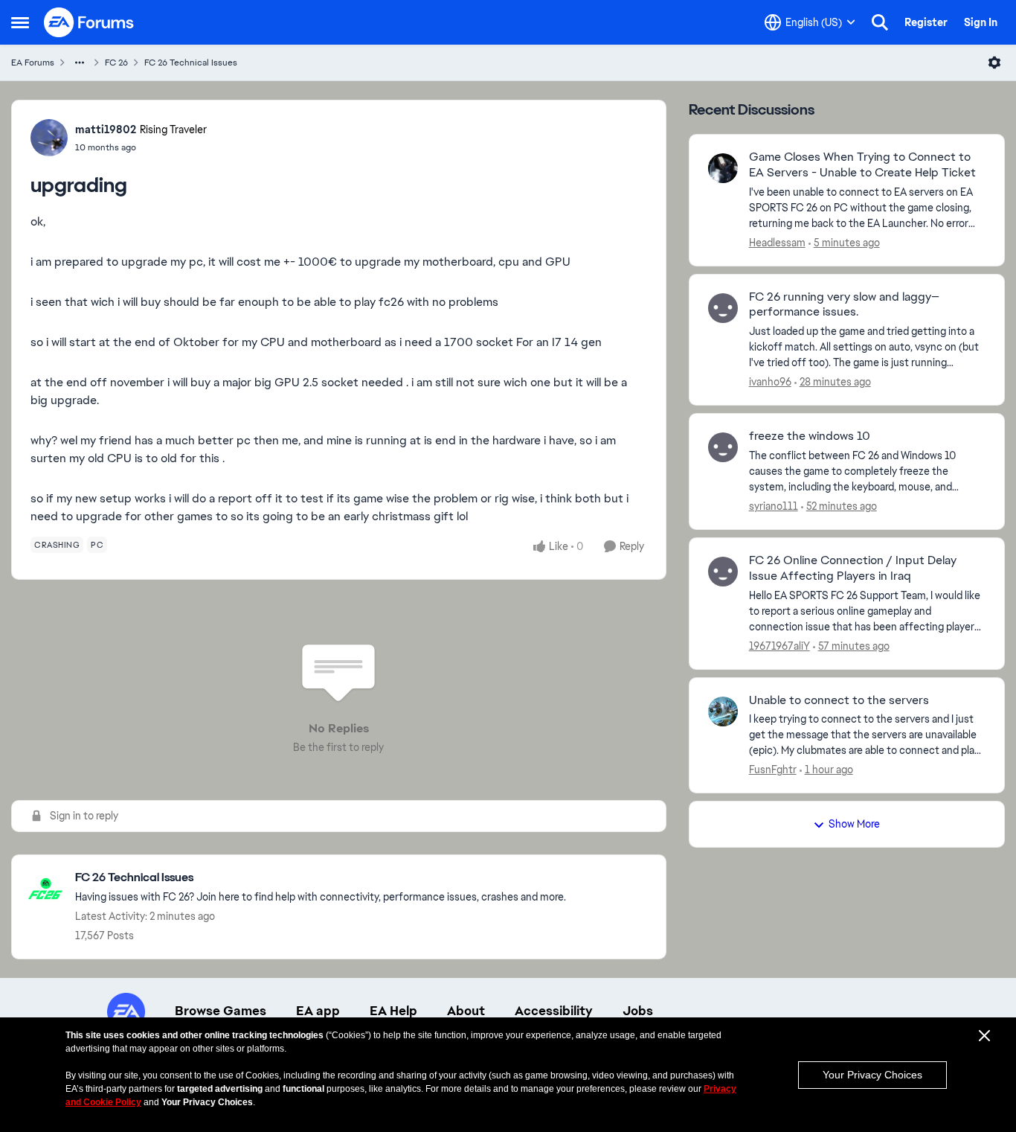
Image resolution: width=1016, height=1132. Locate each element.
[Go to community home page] (89, 22)
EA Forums (32, 62)
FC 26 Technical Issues (190, 62)
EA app (318, 1011)
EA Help (393, 1011)
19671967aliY (779, 646)
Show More (854, 824)
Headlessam (777, 242)
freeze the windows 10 (809, 436)
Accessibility (554, 1011)
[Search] (880, 22)
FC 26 (116, 62)
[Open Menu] (994, 62)
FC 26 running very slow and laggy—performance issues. (844, 305)
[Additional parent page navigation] (80, 62)
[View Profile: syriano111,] (723, 447)
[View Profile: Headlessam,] (723, 168)
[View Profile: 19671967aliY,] (723, 571)
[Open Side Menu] (20, 22)
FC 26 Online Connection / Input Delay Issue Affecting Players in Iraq (852, 568)
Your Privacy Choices (872, 1075)
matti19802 (105, 129)
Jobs (638, 1011)
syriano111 (773, 506)
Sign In (980, 22)
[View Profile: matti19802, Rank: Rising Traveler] (49, 137)
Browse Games (220, 1011)
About (466, 1011)
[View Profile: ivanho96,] (723, 308)
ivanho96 (770, 381)
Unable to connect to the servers (839, 700)
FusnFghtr (773, 769)
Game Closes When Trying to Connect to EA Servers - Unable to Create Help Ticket (862, 165)
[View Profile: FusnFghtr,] (723, 711)
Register (926, 22)
